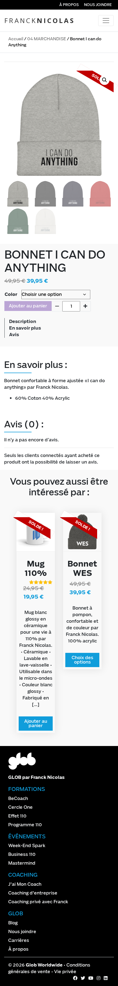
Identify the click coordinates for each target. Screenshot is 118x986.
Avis (14, 334)
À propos (69, 4)
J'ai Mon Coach (24, 884)
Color (11, 294)
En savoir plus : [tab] (35, 365)
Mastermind (21, 863)
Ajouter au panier (28, 305)
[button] (104, 80)
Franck (39, 20)
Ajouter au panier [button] (35, 723)
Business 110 (22, 854)
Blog (13, 922)
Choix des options (82, 659)
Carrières (18, 940)
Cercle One (20, 807)
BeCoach (18, 798)
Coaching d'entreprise (32, 893)
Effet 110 (17, 816)
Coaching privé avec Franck (38, 901)
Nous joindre (98, 4)
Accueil (15, 39)
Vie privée (65, 971)
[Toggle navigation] (106, 20)
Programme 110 (25, 824)
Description (22, 321)
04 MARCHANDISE (46, 39)
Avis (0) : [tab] (24, 424)
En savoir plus (25, 328)
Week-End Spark (26, 845)
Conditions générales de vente (49, 968)
